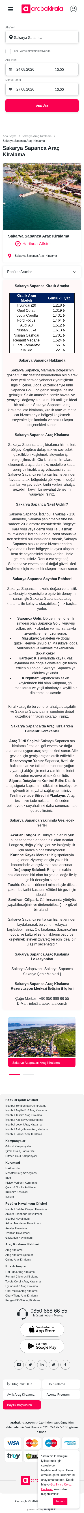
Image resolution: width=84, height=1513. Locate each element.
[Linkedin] (42, 1365)
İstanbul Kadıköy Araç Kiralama (24, 1119)
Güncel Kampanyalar (18, 1146)
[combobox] (42, 37)
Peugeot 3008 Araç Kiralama (22, 1300)
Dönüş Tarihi (13, 79)
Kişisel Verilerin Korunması (21, 1182)
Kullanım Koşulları (16, 1192)
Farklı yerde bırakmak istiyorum (31, 51)
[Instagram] (19, 1365)
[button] (15, 1074)
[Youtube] (54, 1365)
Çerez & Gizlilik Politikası (20, 1187)
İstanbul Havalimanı (17, 1218)
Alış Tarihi (11, 59)
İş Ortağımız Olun (19, 1384)
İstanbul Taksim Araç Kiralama (23, 1115)
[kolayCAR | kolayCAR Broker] (42, 1509)
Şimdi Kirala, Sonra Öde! (20, 1151)
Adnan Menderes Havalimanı (23, 1223)
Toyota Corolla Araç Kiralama (23, 1281)
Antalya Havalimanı (17, 1228)
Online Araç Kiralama (18, 1259)
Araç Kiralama (14, 1250)
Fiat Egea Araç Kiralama (20, 1272)
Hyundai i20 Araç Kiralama (21, 1286)
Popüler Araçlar (19, 272)
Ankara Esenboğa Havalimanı (23, 1214)
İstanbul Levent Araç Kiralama (23, 1124)
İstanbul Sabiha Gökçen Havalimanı (27, 1209)
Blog (8, 1177)
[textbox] (42, 37)
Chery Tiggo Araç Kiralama (21, 1295)
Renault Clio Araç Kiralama (21, 1276)
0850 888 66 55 (48, 1310)
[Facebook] (65, 1365)
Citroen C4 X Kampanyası (21, 1156)
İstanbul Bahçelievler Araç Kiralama (27, 1129)
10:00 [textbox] (59, 70)
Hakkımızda (12, 1168)
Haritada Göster (36, 244)
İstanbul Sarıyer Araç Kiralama (23, 1134)
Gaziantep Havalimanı (18, 1237)
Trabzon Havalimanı (17, 1233)
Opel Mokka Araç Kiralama (21, 1291)
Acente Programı (59, 1394)
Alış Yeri (10, 27)
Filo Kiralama (56, 1384)
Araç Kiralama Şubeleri (19, 1255)
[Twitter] (30, 1365)
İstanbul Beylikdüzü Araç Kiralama (26, 1110)
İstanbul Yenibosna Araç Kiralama (25, 1105)
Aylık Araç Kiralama (20, 1394)
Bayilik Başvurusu (19, 1405)
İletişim (9, 1196)
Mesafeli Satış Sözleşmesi (21, 1173)
